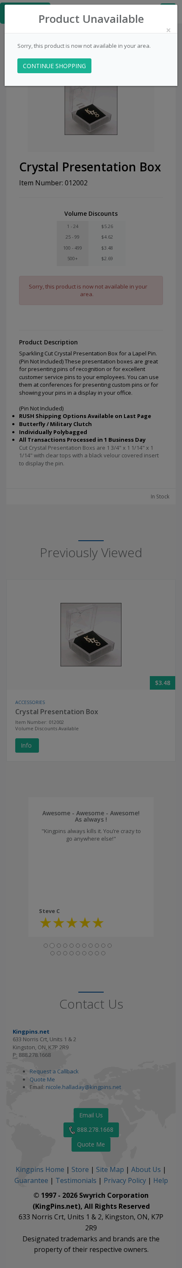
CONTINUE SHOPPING (54, 66)
